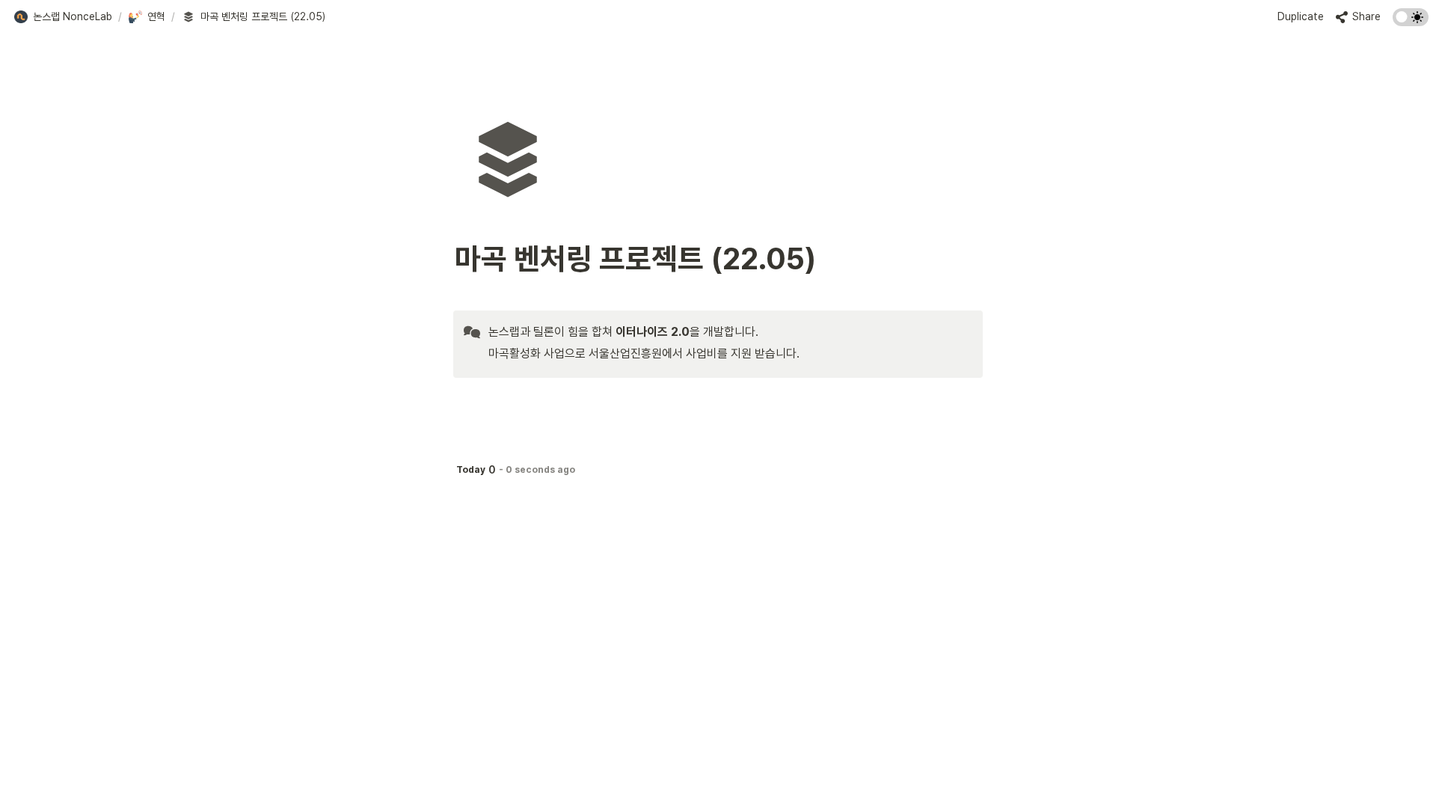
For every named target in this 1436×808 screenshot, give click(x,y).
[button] (63, 17)
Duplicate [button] (1300, 16)
